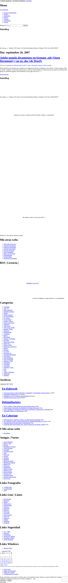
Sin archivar (7, 356)
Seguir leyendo (4, 74)
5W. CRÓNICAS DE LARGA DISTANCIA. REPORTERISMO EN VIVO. (25, 421)
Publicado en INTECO (10, 346)
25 (2, 563)
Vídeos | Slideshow (9, 372)
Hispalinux (7, 508)
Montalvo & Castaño (9, 462)
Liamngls (6, 458)
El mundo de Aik (8, 451)
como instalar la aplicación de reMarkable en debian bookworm (21, 408)
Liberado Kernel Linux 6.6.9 (12, 397)
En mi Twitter (7, 319)
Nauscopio (7, 466)
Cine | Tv (6, 308)
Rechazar (3, 580)
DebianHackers (8, 255)
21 (8, 561)
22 (10, 561)
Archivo (6, 14)
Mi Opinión (35, 65)
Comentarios (7, 20)
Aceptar (9, 580)
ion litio (6, 456)
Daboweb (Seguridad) (10, 247)
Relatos (6, 348)
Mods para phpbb (8, 461)
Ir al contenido (4, 9)
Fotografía (6, 324)
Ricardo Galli (7, 474)
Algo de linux (7, 499)
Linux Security (8, 515)
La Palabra (7, 334)
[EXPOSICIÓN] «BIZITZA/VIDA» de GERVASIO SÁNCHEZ (22, 420)
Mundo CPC (7, 464)
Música (6, 335)
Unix (5, 369)
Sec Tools (6, 351)
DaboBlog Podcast (9, 311)
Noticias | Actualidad (9, 339)
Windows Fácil (8, 548)
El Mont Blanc (8, 257)
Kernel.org (7, 512)
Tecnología (49, 65)
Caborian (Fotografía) (10, 245)
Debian (6, 313)
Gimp (5, 490)
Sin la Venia (7, 478)
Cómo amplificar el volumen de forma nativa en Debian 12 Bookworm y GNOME (27, 409)
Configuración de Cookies (11, 574)
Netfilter (6, 519)
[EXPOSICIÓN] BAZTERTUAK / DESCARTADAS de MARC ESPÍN (24, 424)
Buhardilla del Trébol (9, 446)
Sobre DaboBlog (8, 358)
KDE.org (6, 510)
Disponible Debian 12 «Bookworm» (14, 411)
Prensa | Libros (8, 345)
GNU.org (6, 507)
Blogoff (6, 445)
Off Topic (6, 340)
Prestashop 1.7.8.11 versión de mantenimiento (16, 396)
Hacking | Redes (8, 329)
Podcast (6, 17)
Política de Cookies (9, 572)
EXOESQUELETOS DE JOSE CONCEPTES (17, 423)
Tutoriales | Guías (8, 367)
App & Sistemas (8, 442)
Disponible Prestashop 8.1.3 (11, 394)
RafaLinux (7, 521)
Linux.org (6, 518)
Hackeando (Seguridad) (10, 258)
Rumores (6, 350)
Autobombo (7, 16)
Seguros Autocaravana (10, 477)
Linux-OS (6, 516)
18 (2, 561)
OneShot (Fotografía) (9, 249)
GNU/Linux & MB (9, 327)
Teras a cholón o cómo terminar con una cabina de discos (19, 406)
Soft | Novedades (8, 359)
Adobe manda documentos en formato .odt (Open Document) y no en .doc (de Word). (30, 59)
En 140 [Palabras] (9, 316)
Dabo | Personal (8, 310)
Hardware (6, 331)
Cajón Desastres (8, 448)
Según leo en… (8, 353)
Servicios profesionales (10, 12)
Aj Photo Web (8, 487)
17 (1, 561)
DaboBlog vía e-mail (32, 283)
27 (6, 563)
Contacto (6, 19)
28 (8, 563)
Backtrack (6, 500)
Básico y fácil (7, 443)
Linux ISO (7, 513)
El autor (6, 22)
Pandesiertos (7, 467)
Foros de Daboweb (9, 250)
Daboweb (6, 533)
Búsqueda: (3, 25)
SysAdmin (6, 364)
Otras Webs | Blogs (9, 342)
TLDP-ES (6, 523)
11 (2, 559)
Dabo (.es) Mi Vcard (9, 253)
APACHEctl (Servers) (10, 244)
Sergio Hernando (8, 539)
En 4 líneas (7, 318)
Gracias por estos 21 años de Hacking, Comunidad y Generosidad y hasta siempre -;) (27, 393)
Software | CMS (42, 65)
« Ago (1, 564)
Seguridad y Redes (9, 538)
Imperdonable (7, 332)
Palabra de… (7, 343)
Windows (6, 375)
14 (8, 559)
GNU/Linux (7, 326)
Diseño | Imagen (8, 315)
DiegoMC (6, 450)
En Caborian (10, 415)
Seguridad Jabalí (8, 475)
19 (4, 561)
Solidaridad (7, 362)
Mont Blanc (7, 433)
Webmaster (7, 374)
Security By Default (9, 536)
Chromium (7, 307)
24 (1, 563)
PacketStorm (7, 535)
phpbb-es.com (7, 470)
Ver (34, 578)
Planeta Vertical (8, 472)
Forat (5, 453)
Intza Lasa (6, 454)
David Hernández (8, 252)
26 (4, 563)
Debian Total (7, 504)
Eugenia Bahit (8, 505)
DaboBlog (29, 1)
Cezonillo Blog (8, 489)
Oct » (6, 564)
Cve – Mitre (7, 531)
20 (6, 561)
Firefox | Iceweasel (9, 323)
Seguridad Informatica (10, 354)
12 (4, 559)
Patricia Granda (8, 469)
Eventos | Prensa (8, 321)
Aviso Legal (7, 569)
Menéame (6, 459)
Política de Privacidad (10, 571)
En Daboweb (9, 388)
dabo (29, 65)
